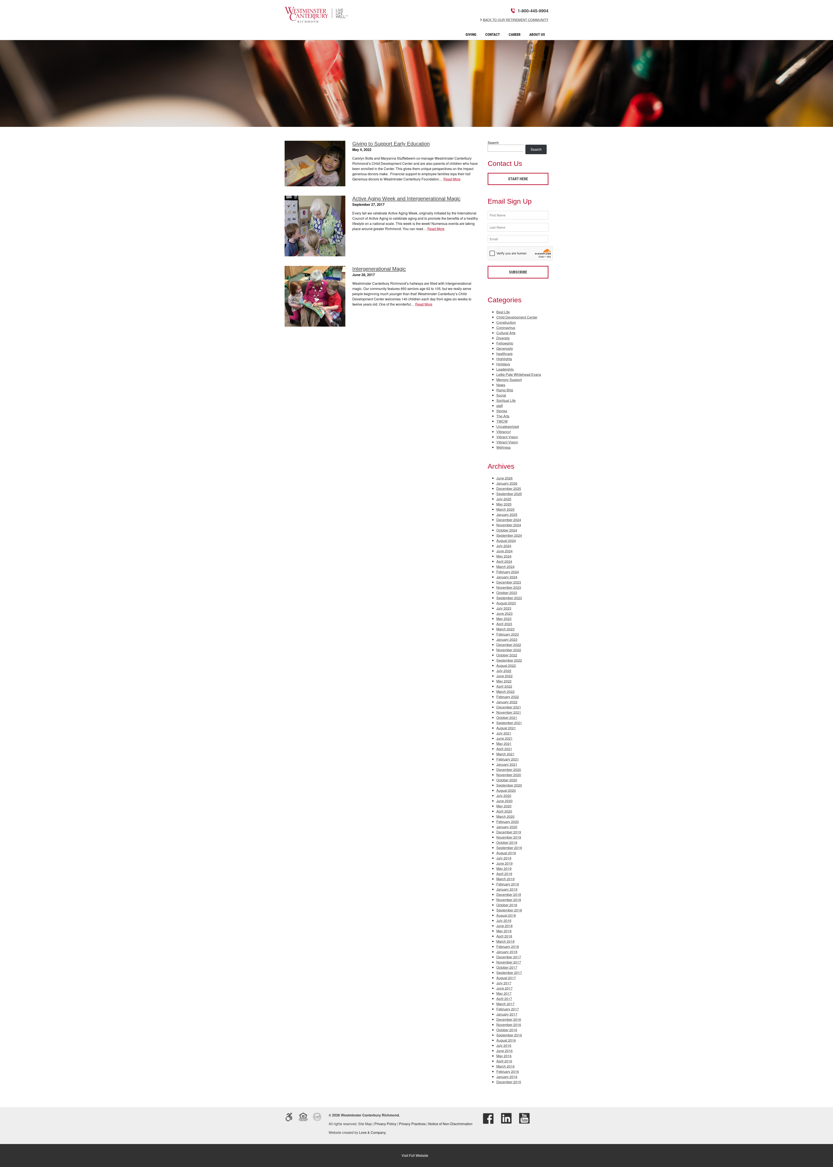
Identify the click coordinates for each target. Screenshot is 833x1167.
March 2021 (505, 753)
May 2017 (504, 993)
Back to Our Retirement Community (515, 20)
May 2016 (504, 1055)
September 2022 (509, 660)
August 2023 (506, 603)
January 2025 (506, 514)
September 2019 (509, 847)
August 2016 (506, 1040)
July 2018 (503, 920)
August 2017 (506, 977)
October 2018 (506, 904)
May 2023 (504, 618)
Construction (506, 322)
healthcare (504, 353)
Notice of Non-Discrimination (450, 1123)
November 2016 (508, 1024)
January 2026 (506, 483)
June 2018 (504, 925)
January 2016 (506, 1076)
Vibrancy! (503, 431)
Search (493, 142)
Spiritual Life (506, 400)
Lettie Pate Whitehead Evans (518, 374)
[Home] (316, 20)
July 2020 (503, 795)
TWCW (502, 421)
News (500, 384)
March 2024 (505, 566)
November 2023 (508, 587)
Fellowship (504, 343)
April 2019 (504, 873)
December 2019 (508, 832)
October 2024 (506, 530)
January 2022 (506, 701)
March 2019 (505, 878)
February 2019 (507, 884)
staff (499, 405)
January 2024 (506, 576)
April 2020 (504, 811)
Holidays (503, 364)
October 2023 (506, 592)
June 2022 (504, 675)
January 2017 (506, 1014)
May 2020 (504, 806)
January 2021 (506, 764)
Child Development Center (516, 317)
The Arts (502, 416)
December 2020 (508, 769)
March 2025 (505, 509)
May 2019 (504, 868)
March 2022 (505, 691)
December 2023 (508, 582)
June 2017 (504, 988)
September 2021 (509, 722)
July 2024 (503, 545)
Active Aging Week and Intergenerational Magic (406, 198)
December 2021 (508, 707)
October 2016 (506, 1029)
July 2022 (503, 670)
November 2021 (508, 712)
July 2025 (503, 498)
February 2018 (507, 946)
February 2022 (507, 696)
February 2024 (507, 571)
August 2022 (506, 665)
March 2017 (505, 1003)
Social (501, 395)
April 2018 (504, 936)
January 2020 (506, 826)
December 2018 (508, 894)
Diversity (503, 338)
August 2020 (506, 790)
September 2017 (509, 972)
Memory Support (509, 379)
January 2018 (506, 951)
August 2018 (506, 915)
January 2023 (506, 639)
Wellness (503, 447)
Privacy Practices (412, 1123)
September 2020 (509, 785)
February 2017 (507, 1009)
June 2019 (504, 863)
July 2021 (503, 733)
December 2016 (508, 1019)
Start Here (518, 179)
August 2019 (506, 852)
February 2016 (507, 1071)
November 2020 (508, 774)
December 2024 (508, 519)
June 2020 (504, 800)
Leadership (505, 369)
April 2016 (504, 1061)
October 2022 (506, 655)
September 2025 (509, 493)
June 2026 (504, 478)
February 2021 (507, 759)
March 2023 (505, 629)
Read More (452, 179)
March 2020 (505, 816)
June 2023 (504, 613)
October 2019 (506, 842)
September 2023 (509, 597)
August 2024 (506, 540)
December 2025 (508, 488)
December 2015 (508, 1081)
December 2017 (508, 956)
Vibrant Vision (507, 436)
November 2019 (508, 837)
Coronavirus (505, 327)
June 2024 (504, 550)
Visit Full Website (415, 1155)
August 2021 (506, 727)
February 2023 (507, 634)
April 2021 (504, 748)
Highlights (504, 358)
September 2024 (509, 535)
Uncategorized (507, 426)
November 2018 (508, 899)
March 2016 (505, 1066)
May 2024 (504, 556)
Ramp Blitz (504, 390)
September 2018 (509, 910)
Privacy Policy (385, 1123)
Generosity (504, 348)
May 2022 (504, 681)
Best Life (503, 311)
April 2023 (504, 623)
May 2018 (504, 930)
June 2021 (504, 738)
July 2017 (503, 982)
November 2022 (508, 649)
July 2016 (503, 1045)
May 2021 (504, 743)
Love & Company (372, 1132)
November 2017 (508, 962)
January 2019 (506, 889)
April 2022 (504, 686)
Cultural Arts (505, 332)
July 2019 (503, 858)
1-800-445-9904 (533, 10)
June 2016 (504, 1050)
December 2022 (508, 644)
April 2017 (504, 998)
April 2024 (504, 561)
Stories (501, 410)
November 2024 (508, 524)
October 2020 (506, 779)
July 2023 (503, 608)
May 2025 (504, 504)
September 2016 (509, 1035)
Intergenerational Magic (379, 269)
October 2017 (506, 967)
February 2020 (507, 821)
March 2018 (505, 941)
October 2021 (506, 717)
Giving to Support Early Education (391, 144)
